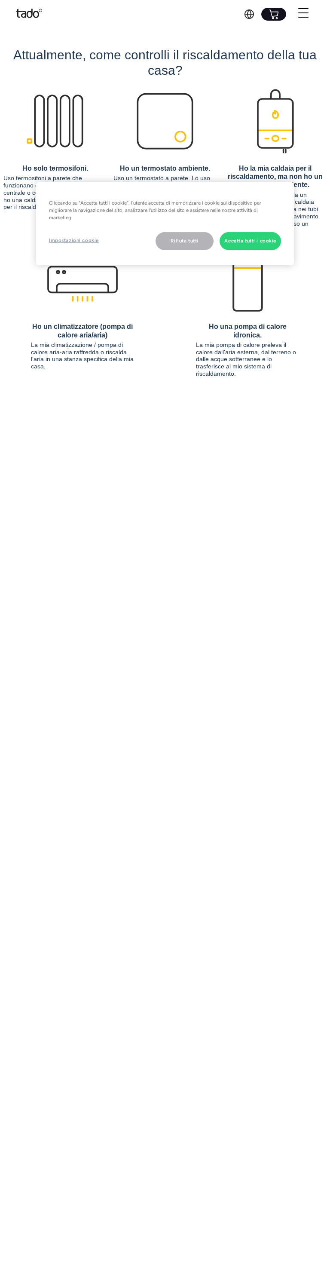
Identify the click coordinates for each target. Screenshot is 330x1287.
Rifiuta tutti (184, 241)
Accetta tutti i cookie (250, 241)
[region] (165, 223)
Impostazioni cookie (74, 240)
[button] (249, 14)
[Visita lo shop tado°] (273, 14)
